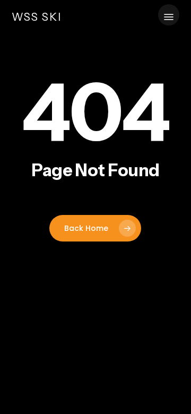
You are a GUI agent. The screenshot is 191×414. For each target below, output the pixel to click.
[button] (168, 17)
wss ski (37, 17)
